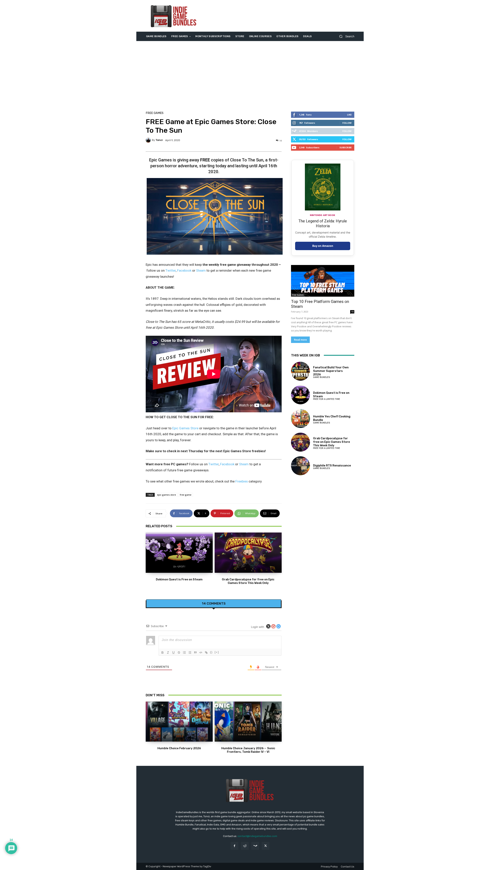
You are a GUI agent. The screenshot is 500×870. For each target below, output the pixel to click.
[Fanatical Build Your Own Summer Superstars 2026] (300, 371)
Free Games (154, 113)
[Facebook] (234, 846)
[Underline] (173, 652)
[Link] (206, 652)
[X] (265, 846)
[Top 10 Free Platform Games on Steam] (322, 281)
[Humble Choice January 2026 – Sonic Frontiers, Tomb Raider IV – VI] (248, 722)
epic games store (166, 494)
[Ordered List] (184, 652)
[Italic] (168, 652)
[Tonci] (149, 140)
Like (349, 114)
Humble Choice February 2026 (179, 748)
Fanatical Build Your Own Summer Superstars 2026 (331, 371)
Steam (201, 270)
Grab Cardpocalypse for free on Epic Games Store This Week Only (248, 581)
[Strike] (179, 652)
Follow (347, 122)
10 (352, 311)
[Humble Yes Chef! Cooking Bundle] (300, 418)
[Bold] (162, 652)
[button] (345, 36)
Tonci (159, 140)
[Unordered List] (190, 652)
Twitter (170, 270)
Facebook (184, 270)
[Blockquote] (195, 652)
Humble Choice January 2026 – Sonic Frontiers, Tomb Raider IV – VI (248, 750)
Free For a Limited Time (326, 399)
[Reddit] (245, 846)
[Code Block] (201, 652)
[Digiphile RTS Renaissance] (300, 465)
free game (185, 494)
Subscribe (345, 147)
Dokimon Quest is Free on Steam (179, 579)
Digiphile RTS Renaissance (332, 465)
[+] (217, 652)
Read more (300, 339)
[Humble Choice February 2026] (179, 722)
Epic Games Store (184, 428)
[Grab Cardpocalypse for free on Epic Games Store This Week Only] (248, 553)
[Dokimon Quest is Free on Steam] (179, 553)
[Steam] (255, 846)
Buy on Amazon (322, 245)
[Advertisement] (283, 16)
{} (211, 652)
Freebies (241, 481)
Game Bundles (321, 377)
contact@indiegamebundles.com (257, 836)
